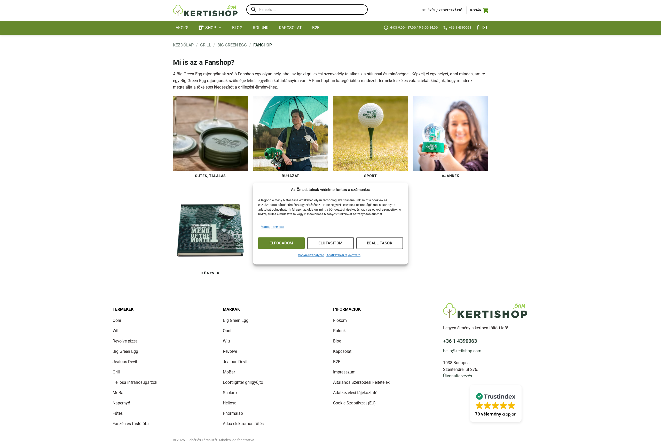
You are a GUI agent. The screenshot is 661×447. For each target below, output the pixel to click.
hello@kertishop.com (462, 350)
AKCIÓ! (182, 27)
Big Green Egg (232, 45)
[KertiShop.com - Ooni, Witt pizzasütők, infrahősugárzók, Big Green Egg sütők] (205, 10)
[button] (479, 10)
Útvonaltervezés (457, 375)
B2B (316, 27)
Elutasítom (330, 243)
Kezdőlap (183, 45)
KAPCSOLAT (290, 27)
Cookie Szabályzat (311, 255)
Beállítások (379, 243)
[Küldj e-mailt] (485, 27)
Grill (205, 45)
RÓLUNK (261, 27)
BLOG (237, 27)
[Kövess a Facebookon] (478, 27)
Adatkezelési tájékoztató (343, 255)
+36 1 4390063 (460, 341)
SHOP (210, 27)
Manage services (272, 226)
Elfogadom (281, 243)
